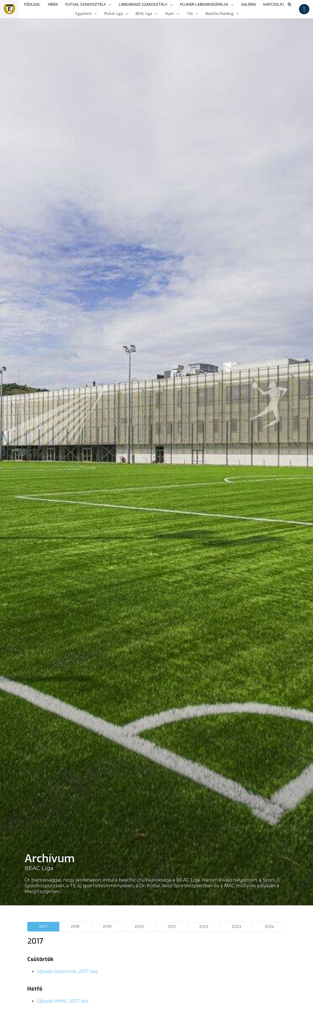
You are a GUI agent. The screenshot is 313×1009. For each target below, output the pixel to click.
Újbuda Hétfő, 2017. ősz (62, 1001)
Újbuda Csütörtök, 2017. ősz (67, 971)
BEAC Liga (39, 868)
